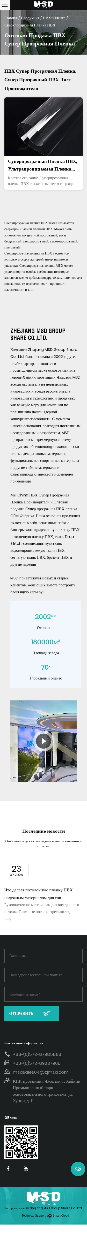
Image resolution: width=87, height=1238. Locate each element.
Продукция (30, 18)
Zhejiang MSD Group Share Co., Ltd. (55, 1208)
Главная (10, 18)
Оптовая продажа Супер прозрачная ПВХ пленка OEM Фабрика (43, 509)
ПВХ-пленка (54, 18)
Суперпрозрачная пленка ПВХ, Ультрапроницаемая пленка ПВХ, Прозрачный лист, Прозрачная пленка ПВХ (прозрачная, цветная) (42, 165)
